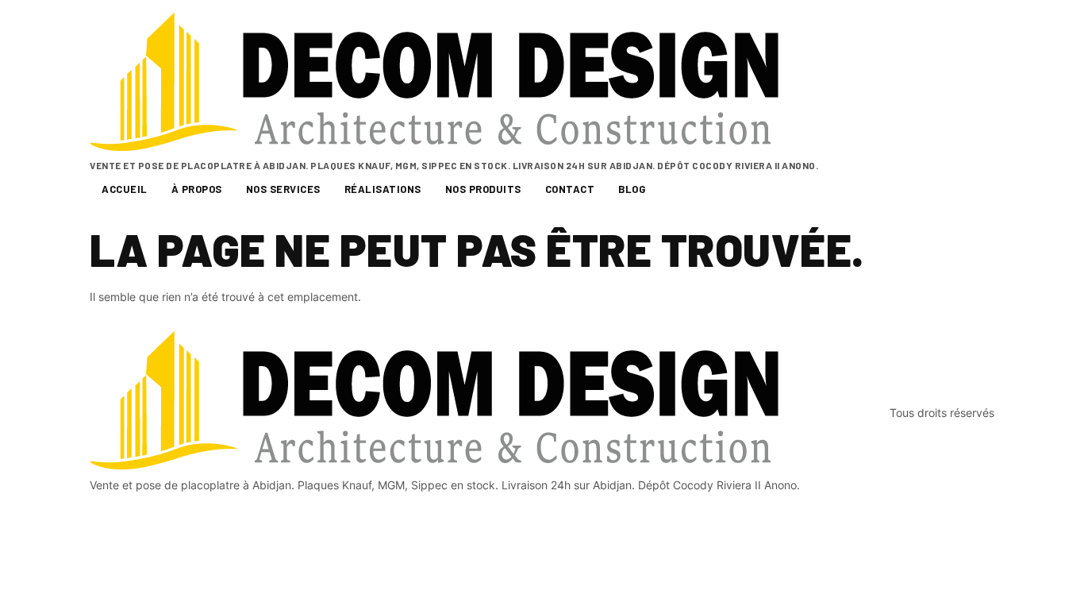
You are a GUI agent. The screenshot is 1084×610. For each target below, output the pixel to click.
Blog (631, 189)
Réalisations (382, 189)
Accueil (125, 189)
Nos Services (283, 189)
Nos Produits (483, 189)
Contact (570, 189)
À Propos (196, 189)
